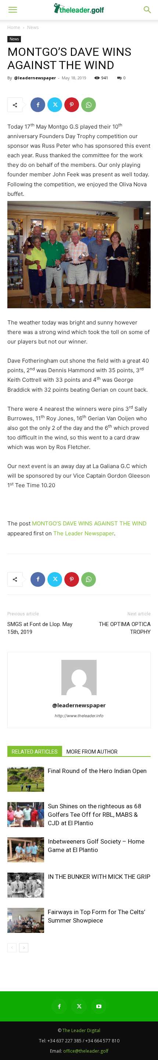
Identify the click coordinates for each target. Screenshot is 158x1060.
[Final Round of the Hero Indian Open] (25, 779)
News (33, 27)
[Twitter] (54, 104)
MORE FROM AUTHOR (92, 752)
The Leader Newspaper (83, 533)
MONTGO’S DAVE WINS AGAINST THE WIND (89, 523)
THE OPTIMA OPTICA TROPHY (125, 628)
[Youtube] (98, 1006)
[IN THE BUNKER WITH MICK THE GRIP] (25, 885)
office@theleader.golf (85, 1051)
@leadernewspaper (35, 77)
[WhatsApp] (88, 104)
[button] (147, 10)
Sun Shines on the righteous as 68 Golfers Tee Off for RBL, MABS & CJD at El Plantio (94, 814)
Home (13, 27)
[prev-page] (12, 947)
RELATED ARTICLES (35, 752)
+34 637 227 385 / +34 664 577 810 (83, 1041)
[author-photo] (79, 695)
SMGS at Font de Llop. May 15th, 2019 (39, 628)
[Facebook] (37, 104)
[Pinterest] (71, 104)
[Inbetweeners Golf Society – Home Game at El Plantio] (25, 850)
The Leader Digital (81, 1030)
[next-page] (23, 947)
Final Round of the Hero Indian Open (97, 771)
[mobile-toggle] (12, 10)
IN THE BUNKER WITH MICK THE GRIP (99, 876)
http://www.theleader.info (79, 715)
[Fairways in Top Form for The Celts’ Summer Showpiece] (25, 920)
